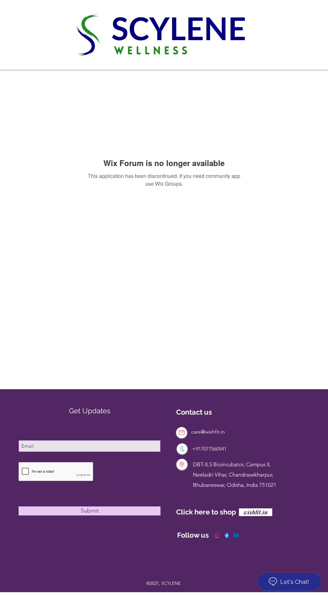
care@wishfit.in (208, 432)
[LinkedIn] (236, 535)
